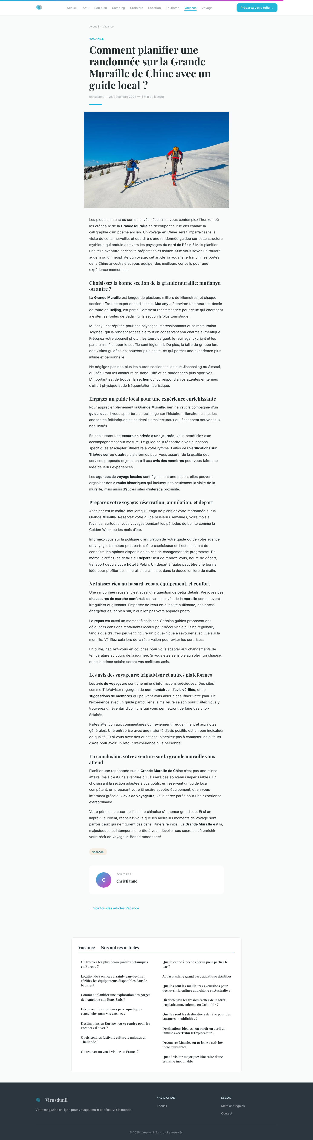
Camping (118, 7)
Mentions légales (233, 1106)
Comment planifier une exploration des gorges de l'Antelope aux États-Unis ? (115, 997)
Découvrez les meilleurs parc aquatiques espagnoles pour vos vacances (111, 1011)
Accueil (72, 7)
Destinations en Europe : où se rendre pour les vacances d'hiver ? (115, 1025)
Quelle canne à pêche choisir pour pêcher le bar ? (195, 964)
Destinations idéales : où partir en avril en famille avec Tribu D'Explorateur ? (193, 1030)
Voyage (207, 7)
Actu (86, 7)
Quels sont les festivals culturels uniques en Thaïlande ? (113, 1039)
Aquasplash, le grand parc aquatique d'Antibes (196, 976)
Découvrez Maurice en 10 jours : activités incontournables (192, 1044)
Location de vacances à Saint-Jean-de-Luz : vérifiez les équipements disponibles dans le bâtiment (114, 981)
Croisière (136, 7)
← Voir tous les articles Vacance (114, 908)
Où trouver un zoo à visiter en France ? (110, 1051)
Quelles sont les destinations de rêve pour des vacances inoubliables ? (196, 1016)
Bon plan (100, 7)
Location (154, 7)
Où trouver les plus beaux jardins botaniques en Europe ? (114, 964)
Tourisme (172, 7)
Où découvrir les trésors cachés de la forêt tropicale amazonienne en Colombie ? (193, 1002)
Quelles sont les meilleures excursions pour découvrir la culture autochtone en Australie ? (196, 988)
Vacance (190, 7)
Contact (226, 1113)
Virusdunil (56, 1100)
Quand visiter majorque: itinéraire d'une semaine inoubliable (192, 1059)
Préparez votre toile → (257, 7)
